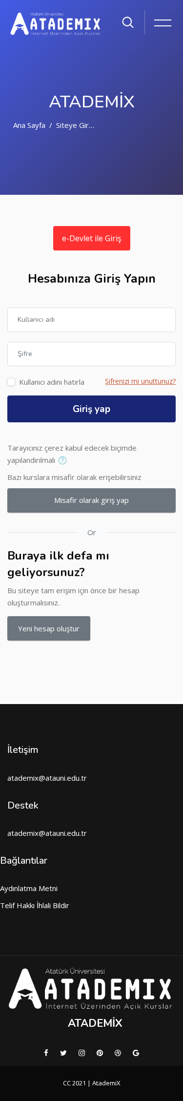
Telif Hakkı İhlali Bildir (34, 905)
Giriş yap (91, 409)
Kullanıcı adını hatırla (51, 382)
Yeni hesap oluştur (49, 628)
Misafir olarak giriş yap (91, 500)
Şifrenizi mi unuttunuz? (140, 381)
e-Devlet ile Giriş (92, 238)
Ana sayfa (29, 125)
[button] (64, 461)
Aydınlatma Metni (29, 888)
